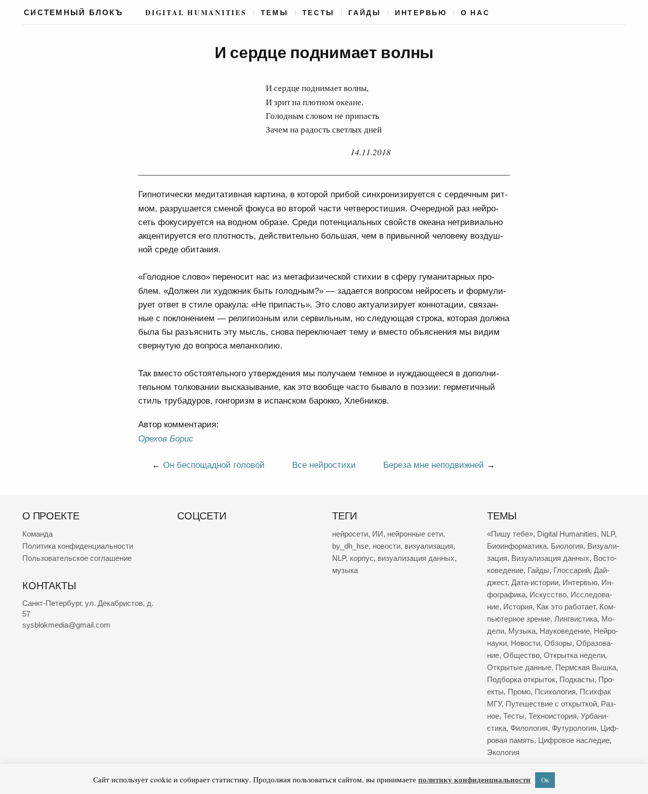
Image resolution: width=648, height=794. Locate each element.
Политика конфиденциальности (77, 546)
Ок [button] (545, 779)
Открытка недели (574, 655)
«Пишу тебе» (510, 534)
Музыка (522, 631)
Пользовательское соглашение (77, 558)
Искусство (548, 594)
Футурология (574, 728)
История (518, 606)
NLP (339, 558)
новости (386, 546)
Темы (275, 13)
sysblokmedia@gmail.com (66, 625)
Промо (519, 691)
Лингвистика (575, 618)
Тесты (318, 13)
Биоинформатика (517, 546)
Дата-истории (534, 582)
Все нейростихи (324, 465)
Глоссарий (571, 570)
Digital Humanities (196, 13)
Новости (525, 643)
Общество (521, 655)
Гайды (364, 13)
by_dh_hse (350, 546)
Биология (567, 546)
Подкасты (576, 679)
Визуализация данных (550, 558)
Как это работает (566, 606)
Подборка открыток (521, 679)
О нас (475, 13)
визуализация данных (416, 558)
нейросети (350, 534)
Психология (555, 691)
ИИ (377, 534)
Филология (529, 728)
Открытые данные (519, 667)
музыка (345, 570)
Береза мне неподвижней (433, 465)
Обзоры (558, 643)
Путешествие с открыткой (551, 703)
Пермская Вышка (585, 667)
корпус (362, 558)
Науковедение (565, 631)
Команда (37, 534)
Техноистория (553, 716)
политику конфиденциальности (474, 779)
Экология (503, 752)
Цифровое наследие (574, 740)
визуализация (428, 546)
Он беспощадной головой (214, 465)
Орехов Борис (165, 439)
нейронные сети (415, 534)
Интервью (421, 13)
